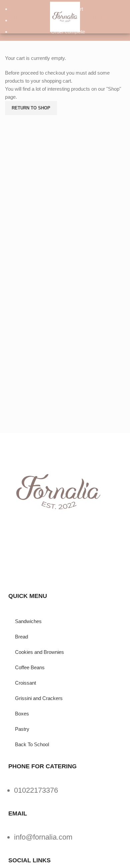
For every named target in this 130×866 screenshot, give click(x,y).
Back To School (32, 744)
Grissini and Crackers (39, 698)
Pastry (22, 729)
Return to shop (31, 107)
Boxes (22, 713)
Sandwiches (28, 621)
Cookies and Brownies (39, 652)
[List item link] (65, 793)
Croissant (25, 683)
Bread (21, 636)
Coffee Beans (30, 667)
